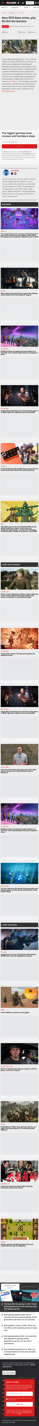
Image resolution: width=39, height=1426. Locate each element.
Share (6, 32)
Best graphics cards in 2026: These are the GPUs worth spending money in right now (20, 1327)
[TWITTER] (12, 173)
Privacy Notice (27, 153)
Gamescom (15, 7)
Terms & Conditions (18, 1412)
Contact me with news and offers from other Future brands (19, 1399)
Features (5, 26)
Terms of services (25, 152)
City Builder (12, 13)
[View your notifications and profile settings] (18, 3)
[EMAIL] (15, 173)
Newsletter (33, 32)
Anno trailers (12, 81)
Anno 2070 (21, 13)
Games (4, 13)
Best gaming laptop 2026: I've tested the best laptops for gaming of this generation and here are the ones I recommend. (20, 1339)
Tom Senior (15, 26)
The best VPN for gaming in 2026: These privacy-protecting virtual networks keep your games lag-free (20, 1306)
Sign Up (19, 1404)
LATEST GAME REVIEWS (28, 1287)
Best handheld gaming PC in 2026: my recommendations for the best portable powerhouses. (20, 1351)
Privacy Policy (26, 1411)
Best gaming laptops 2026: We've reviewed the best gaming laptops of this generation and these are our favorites (20, 1317)
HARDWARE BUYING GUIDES (10, 1287)
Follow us (23, 32)
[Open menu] (3, 3)
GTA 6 (26, 7)
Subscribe (30, 3)
